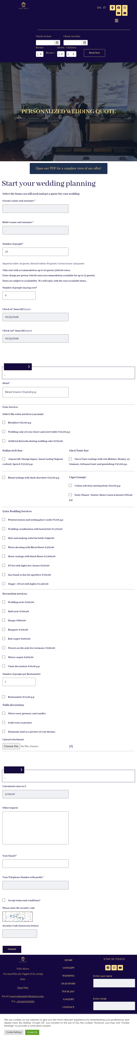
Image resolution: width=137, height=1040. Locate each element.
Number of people (13, 244)
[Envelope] (124, 13)
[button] (116, 20)
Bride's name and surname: (18, 222)
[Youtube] (118, 13)
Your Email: (10, 855)
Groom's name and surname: (19, 200)
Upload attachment (13, 739)
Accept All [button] (32, 1032)
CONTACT (68, 1007)
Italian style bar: (13, 450)
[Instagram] (124, 7)
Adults (60, 47)
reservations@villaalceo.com (27, 996)
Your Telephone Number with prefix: (23, 877)
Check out (17, 330)
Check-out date (71, 36)
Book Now (94, 52)
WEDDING (68, 976)
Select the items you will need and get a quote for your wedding (41, 194)
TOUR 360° (68, 991)
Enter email (100, 999)
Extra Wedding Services (17, 511)
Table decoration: (13, 705)
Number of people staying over (20, 287)
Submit (12, 949)
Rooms (39, 47)
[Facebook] (118, 7)
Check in (16, 309)
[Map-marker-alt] (112, 7)
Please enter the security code (19, 908)
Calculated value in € (14, 786)
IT (104, 8)
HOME (68, 960)
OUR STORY (68, 983)
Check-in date (43, 36)
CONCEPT (68, 968)
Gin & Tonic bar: (79, 450)
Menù (6, 383)
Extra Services (10, 407)
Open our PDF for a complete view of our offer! (68, 168)
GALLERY (68, 999)
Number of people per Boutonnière (22, 674)
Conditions (12, 769)
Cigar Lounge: (77, 477)
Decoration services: (15, 594)
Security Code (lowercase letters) (20, 925)
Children (71, 47)
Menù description (16, 366)
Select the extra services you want (23, 414)
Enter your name (102, 976)
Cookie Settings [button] (14, 1032)
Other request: (10, 807)
